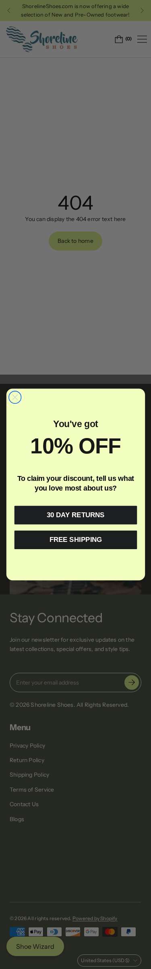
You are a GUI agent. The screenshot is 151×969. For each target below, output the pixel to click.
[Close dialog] (14, 397)
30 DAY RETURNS (76, 515)
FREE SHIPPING (75, 539)
